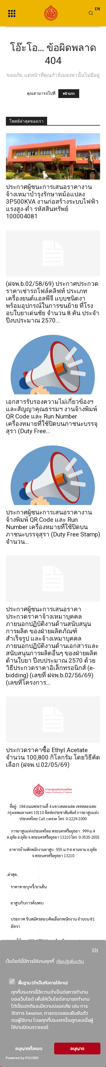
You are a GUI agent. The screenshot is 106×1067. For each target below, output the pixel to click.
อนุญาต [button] (77, 1048)
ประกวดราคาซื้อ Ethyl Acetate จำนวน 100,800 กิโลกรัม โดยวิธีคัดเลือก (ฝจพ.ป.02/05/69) (53, 757)
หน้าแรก (69, 94)
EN (95, 949)
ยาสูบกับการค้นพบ (27, 902)
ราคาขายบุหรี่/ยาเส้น (29, 886)
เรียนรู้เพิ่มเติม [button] (70, 961)
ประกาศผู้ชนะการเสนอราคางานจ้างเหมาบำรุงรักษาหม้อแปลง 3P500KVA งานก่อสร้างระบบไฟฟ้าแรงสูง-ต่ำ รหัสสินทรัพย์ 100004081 (52, 201)
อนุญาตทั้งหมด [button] (28, 1048)
